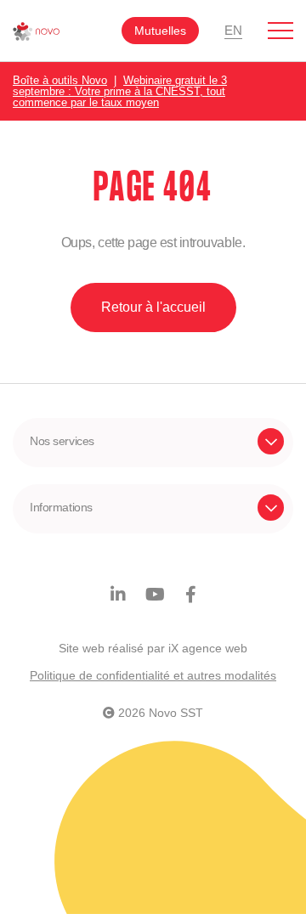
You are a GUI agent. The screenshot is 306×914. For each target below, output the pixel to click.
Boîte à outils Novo (60, 80)
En (233, 30)
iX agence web (207, 648)
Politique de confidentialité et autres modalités (153, 675)
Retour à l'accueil (153, 307)
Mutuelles (160, 30)
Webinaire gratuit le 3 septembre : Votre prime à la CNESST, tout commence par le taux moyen (120, 91)
